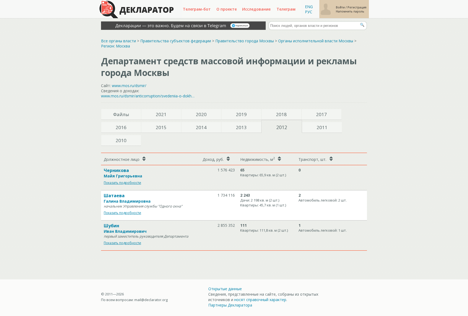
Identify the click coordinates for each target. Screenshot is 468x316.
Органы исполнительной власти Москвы (315, 40)
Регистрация (356, 7)
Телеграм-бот (197, 9)
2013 (241, 127)
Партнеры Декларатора (230, 305)
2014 (201, 127)
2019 (241, 114)
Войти (341, 7)
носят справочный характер (260, 299)
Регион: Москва (115, 46)
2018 (281, 114)
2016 (121, 127)
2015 (161, 127)
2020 (201, 114)
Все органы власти (118, 40)
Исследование (256, 9)
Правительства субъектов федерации (175, 40)
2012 (281, 127)
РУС (308, 11)
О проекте (226, 9)
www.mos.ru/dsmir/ (129, 85)
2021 (161, 114)
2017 (321, 114)
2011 (322, 127)
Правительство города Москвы (244, 40)
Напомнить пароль (350, 11)
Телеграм (286, 9)
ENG (309, 6)
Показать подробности (122, 182)
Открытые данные (225, 288)
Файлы (121, 114)
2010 (121, 140)
